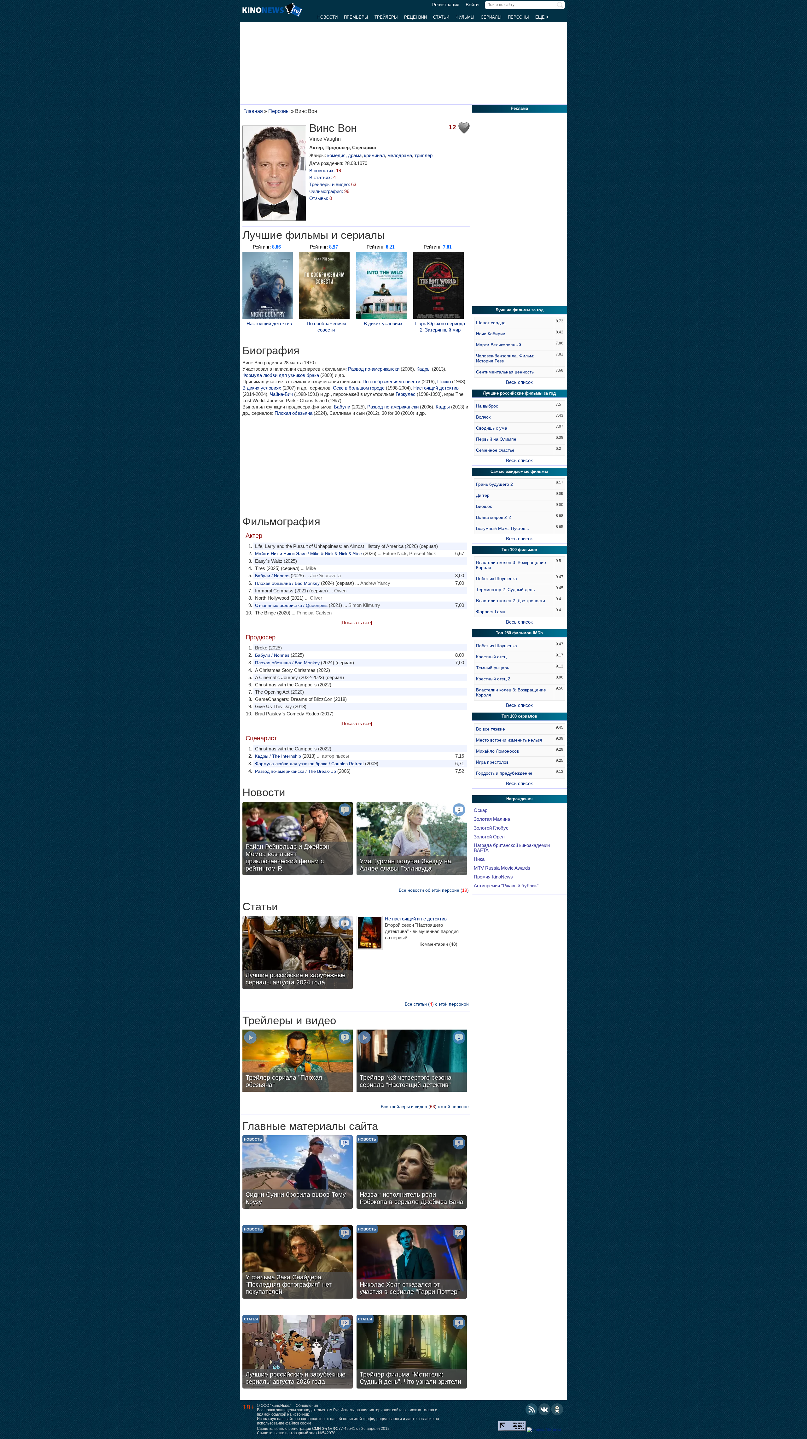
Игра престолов (492, 762)
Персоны (518, 17)
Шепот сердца (491, 322)
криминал (374, 155)
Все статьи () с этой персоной (437, 1004)
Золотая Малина (492, 819)
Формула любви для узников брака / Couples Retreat (309, 763)
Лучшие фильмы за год (519, 310)
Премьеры (356, 17)
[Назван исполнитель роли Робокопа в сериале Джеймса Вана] (412, 1172)
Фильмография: (329, 191)
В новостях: (325, 170)
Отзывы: (320, 198)
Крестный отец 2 (493, 678)
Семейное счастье (495, 450)
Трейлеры (386, 17)
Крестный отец (491, 656)
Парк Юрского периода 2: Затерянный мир (440, 326)
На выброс (487, 405)
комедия (336, 155)
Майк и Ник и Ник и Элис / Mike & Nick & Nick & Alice (308, 553)
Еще (540, 17)
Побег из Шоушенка (496, 578)
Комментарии (438, 944)
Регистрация (445, 4)
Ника (479, 859)
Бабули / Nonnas (272, 575)
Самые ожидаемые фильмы (519, 471)
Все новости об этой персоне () (434, 890)
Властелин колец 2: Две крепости (510, 600)
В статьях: (322, 177)
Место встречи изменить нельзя (509, 740)
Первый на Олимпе (496, 439)
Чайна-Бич (281, 394)
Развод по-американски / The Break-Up (295, 771)
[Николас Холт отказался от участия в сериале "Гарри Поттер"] (412, 1262)
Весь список (519, 382)
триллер (424, 155)
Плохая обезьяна (293, 413)
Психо (444, 381)
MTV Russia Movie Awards (502, 868)
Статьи (441, 17)
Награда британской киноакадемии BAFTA (512, 848)
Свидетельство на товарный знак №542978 (296, 1433)
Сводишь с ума (491, 428)
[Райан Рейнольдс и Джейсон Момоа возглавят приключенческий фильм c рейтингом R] (297, 839)
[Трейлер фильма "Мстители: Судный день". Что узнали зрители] (412, 1352)
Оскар (480, 810)
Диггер (483, 495)
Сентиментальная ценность (505, 371)
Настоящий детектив (269, 323)
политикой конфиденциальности (372, 1419)
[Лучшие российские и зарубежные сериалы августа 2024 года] (297, 953)
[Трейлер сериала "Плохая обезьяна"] (297, 1061)
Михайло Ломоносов (497, 751)
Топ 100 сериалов (519, 716)
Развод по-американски (373, 369)
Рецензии (415, 17)
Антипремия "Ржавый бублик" (506, 885)
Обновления (307, 1405)
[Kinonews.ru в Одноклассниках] (557, 1409)
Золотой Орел (489, 836)
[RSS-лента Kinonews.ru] (531, 1409)
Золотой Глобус (491, 828)
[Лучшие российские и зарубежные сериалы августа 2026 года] (297, 1352)
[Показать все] (356, 622)
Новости (327, 17)
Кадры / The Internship (278, 756)
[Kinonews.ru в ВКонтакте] (544, 1409)
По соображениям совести (326, 326)
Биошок (484, 506)
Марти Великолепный (498, 344)
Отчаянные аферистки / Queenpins (291, 605)
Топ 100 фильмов (519, 549)
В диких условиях (383, 323)
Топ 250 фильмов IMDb (519, 633)
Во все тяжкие (490, 728)
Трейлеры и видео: (332, 184)
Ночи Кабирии (490, 333)
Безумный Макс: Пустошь (502, 528)
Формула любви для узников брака (280, 375)
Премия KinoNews (493, 876)
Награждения (519, 798)
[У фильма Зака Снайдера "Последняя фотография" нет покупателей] (297, 1262)
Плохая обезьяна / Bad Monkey (287, 583)
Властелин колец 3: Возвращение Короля (511, 565)
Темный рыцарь (492, 667)
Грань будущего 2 (494, 484)
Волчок (483, 417)
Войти (472, 4)
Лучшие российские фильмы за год (519, 393)
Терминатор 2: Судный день (505, 589)
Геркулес (405, 394)
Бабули (342, 406)
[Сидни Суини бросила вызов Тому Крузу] (297, 1172)
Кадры (423, 369)
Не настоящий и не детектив (416, 918)
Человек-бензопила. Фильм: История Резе (505, 358)
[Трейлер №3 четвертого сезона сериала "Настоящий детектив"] (412, 1061)
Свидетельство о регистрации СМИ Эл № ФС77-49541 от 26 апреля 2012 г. (324, 1428)
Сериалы (491, 17)
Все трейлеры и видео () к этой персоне (425, 1106)
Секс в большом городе (359, 388)
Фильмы (465, 17)
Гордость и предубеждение (504, 773)
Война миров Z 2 (493, 517)
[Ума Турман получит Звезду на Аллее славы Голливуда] (412, 839)
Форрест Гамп (490, 611)
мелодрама (399, 155)
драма (355, 155)
